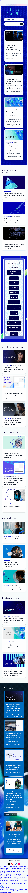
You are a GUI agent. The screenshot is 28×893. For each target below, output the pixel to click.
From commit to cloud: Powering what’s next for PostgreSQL (11, 564)
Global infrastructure (21, 866)
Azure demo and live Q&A (15, 874)
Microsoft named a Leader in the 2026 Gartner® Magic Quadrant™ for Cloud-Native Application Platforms (14, 396)
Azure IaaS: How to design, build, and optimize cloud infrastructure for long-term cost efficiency (14, 796)
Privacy (25, 889)
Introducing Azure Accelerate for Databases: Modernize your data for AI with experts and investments (13, 647)
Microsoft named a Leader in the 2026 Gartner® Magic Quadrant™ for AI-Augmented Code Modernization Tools (14, 481)
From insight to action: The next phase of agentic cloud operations (14, 148)
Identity (13, 313)
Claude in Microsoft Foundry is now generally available (13, 81)
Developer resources (18, 877)
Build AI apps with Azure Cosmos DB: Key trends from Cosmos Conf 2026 (14, 620)
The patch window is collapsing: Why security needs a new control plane (14, 195)
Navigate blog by (10, 19)
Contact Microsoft (19, 889)
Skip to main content (4, 0)
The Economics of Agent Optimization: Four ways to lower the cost (13, 369)
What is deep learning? (17, 881)
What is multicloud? (22, 880)
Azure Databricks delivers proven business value (13, 736)
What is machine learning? (6, 881)
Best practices (6, 451)
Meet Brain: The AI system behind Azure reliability (13, 766)
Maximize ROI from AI (20, 871)
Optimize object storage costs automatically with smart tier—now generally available (13, 673)
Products (5, 869)
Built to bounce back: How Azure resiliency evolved (13, 540)
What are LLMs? (6, 883)
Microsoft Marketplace (20, 875)
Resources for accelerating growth (11, 872)
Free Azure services (17, 869)
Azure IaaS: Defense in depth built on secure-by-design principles (14, 588)
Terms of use (10, 890)
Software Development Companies (7, 875)
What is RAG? (23, 883)
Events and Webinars (4, 878)
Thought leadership (10, 142)
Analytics (13, 278)
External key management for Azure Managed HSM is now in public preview (13, 508)
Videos (4, 880)
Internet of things (13, 323)
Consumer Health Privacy (5, 889)
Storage (13, 334)
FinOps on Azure (11, 871)
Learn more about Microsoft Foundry (14, 850)
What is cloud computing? (12, 880)
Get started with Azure (12, 866)
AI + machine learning (13, 272)
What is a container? (15, 883)
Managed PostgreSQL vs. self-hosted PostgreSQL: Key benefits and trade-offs (13, 455)
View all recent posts (10, 814)
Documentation (7, 877)
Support (8, 874)
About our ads (7, 892)
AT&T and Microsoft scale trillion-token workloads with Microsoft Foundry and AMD (14, 709)
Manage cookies (3, 890)
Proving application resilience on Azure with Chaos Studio (13, 114)
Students (25, 877)
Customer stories (7, 616)
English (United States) (5, 885)
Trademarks (15, 890)
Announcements (9, 42)
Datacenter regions (4, 868)
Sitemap (13, 889)
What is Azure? (3, 866)
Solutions (2, 872)
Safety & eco (21, 890)
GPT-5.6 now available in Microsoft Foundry (13, 47)
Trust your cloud (12, 868)
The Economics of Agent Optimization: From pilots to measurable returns (12, 422)
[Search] (21, 24)
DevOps (13, 297)
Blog (12, 877)
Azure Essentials (19, 868)
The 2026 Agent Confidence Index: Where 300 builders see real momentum (14, 246)
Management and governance (13, 328)
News (5, 390)
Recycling (2, 892)
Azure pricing (10, 869)
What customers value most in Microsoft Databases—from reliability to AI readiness (13, 220)
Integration (13, 318)
